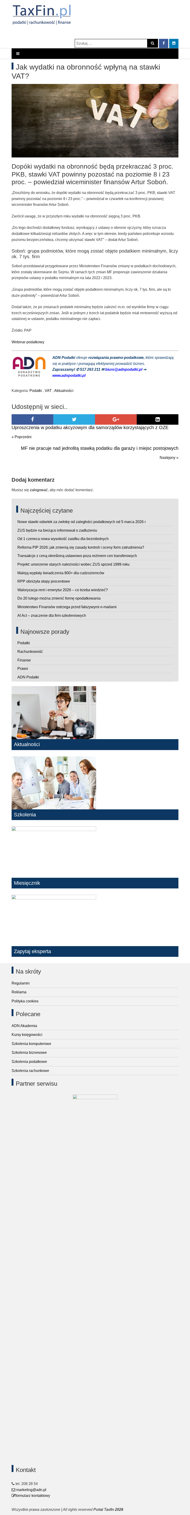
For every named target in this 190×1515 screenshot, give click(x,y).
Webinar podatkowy (28, 342)
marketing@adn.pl (30, 1490)
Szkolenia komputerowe (31, 1044)
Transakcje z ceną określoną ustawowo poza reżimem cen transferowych (77, 556)
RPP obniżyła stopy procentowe (43, 581)
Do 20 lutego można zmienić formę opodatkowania (59, 598)
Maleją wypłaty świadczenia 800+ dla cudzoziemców (60, 573)
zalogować (39, 490)
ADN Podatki (28, 677)
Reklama (19, 992)
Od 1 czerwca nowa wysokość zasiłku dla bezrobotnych (63, 539)
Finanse (24, 660)
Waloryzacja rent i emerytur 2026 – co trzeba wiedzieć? (62, 590)
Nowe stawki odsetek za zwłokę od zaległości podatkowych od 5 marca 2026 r (81, 522)
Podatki (35, 391)
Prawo (22, 669)
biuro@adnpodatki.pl (124, 369)
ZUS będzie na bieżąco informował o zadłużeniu (57, 530)
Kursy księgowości (27, 1035)
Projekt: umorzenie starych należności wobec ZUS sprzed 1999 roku (73, 564)
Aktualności (63, 391)
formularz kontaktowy (32, 1496)
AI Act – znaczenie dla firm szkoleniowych (51, 615)
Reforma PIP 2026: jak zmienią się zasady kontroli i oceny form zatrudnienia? (80, 547)
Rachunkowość (30, 652)
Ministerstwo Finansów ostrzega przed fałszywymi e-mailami (67, 607)
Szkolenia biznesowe (29, 1052)
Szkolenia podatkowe (29, 1062)
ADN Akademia (24, 1026)
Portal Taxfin (103, 1510)
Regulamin (21, 983)
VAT (48, 391)
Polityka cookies (25, 1001)
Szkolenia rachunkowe (30, 1071)
